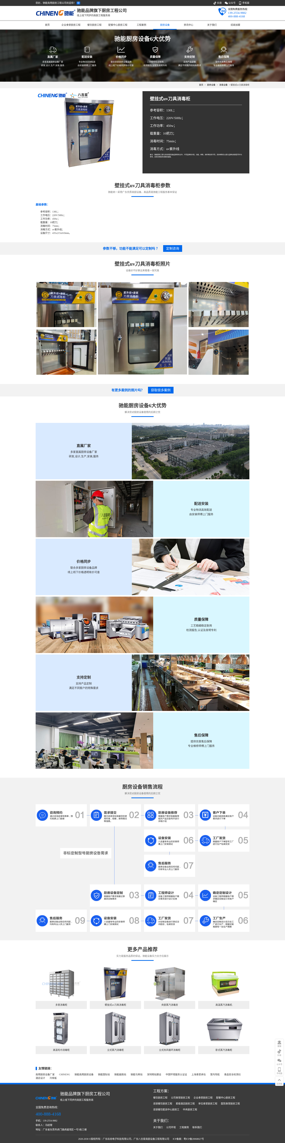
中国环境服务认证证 (176, 1074)
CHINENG (64, 1074)
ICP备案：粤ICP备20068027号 (188, 1139)
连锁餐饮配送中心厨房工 (166, 1109)
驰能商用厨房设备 (84, 1074)
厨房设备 (165, 25)
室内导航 (215, 1074)
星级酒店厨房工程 (185, 1103)
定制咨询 (172, 248)
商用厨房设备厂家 (45, 1074)
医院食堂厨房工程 (230, 1103)
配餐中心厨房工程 (117, 25)
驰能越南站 (120, 1074)
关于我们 (212, 25)
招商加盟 (235, 25)
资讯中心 (188, 25)
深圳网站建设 (154, 1074)
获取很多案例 (161, 390)
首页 (47, 25)
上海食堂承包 (198, 1074)
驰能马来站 (136, 1074)
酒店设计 (40, 1078)
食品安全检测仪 (232, 1074)
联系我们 (197, 1127)
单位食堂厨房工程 (207, 1103)
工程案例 (141, 25)
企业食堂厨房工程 (70, 25)
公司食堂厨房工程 (180, 1097)
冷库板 (53, 1078)
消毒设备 (223, 85)
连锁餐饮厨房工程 (162, 1103)
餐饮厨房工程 (94, 25)
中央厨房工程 (190, 1109)
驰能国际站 (104, 1074)
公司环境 (171, 1127)
